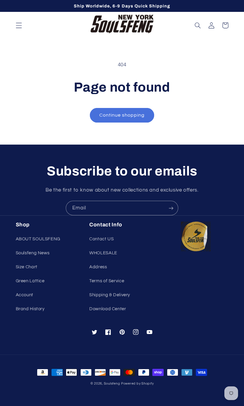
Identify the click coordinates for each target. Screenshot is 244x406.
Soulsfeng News (33, 253)
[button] (19, 25)
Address (98, 267)
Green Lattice (30, 281)
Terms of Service (106, 281)
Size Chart (26, 267)
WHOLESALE (103, 253)
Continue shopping (122, 115)
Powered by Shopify (137, 383)
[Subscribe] (171, 208)
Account (24, 295)
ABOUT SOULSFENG (38, 239)
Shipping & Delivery (109, 295)
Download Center (107, 309)
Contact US (101, 239)
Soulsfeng (112, 383)
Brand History (30, 309)
